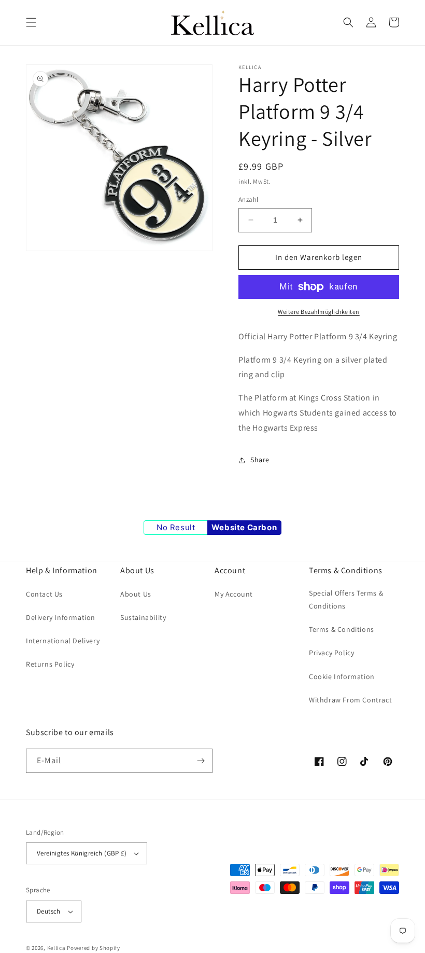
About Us (135, 594)
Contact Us (44, 594)
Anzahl (248, 199)
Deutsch (49, 911)
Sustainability (143, 617)
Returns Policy (50, 664)
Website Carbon (244, 527)
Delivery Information (60, 617)
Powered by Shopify (93, 947)
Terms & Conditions (341, 629)
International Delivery (63, 640)
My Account (234, 594)
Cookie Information (342, 676)
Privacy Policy (331, 652)
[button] (31, 22)
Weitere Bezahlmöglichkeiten (319, 311)
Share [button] (260, 459)
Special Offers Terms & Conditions (346, 599)
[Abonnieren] (200, 761)
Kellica (56, 947)
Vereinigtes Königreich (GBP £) (81, 853)
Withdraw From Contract (350, 700)
